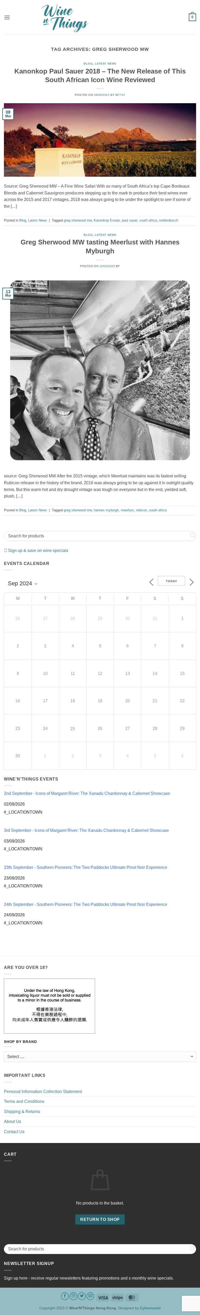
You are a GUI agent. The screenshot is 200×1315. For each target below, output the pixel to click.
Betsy (120, 94)
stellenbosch (168, 220)
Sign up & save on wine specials (37, 550)
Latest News (105, 63)
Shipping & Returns (22, 1111)
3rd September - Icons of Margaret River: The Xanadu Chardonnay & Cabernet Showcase (86, 830)
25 (72, 729)
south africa (148, 220)
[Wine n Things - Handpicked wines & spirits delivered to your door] (100, 18)
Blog (88, 63)
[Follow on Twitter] (82, 1296)
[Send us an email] (90, 1296)
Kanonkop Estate (107, 220)
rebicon (141, 510)
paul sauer (129, 220)
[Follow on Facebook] (65, 1296)
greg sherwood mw (78, 220)
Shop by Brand (20, 1042)
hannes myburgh (106, 510)
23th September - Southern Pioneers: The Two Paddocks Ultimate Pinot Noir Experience (85, 867)
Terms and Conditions (24, 1101)
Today (171, 581)
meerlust (127, 510)
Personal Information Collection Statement (43, 1091)
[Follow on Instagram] (73, 1296)
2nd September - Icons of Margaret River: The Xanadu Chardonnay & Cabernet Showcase (87, 793)
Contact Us (14, 1131)
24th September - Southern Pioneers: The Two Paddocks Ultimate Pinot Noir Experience (85, 904)
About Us (12, 1121)
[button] (7, 17)
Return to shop (100, 1219)
